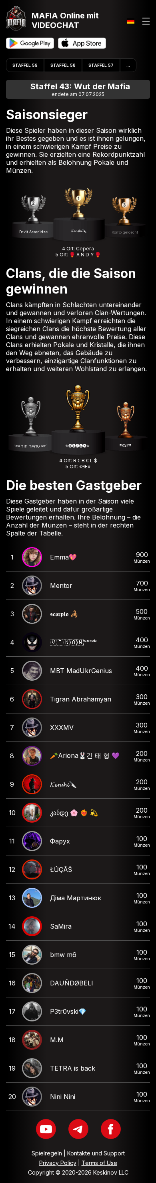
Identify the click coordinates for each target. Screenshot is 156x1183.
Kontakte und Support (96, 1153)
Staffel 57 (101, 65)
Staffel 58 (63, 65)
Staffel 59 (25, 65)
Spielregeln (47, 1153)
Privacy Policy (57, 1162)
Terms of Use (99, 1162)
